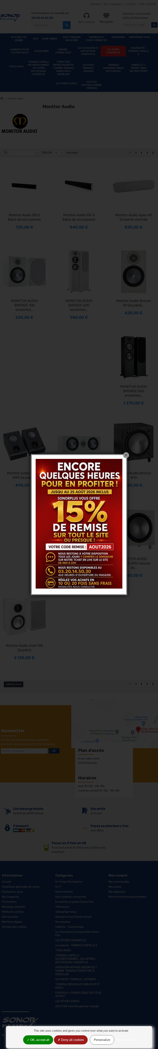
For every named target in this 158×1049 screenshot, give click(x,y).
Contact (130, 4)
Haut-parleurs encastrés (72, 38)
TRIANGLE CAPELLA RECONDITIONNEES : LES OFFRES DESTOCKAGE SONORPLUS (38, 68)
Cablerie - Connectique (63, 51)
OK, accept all (39, 1039)
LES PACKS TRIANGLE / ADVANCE (88, 68)
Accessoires (41, 51)
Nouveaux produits (13, 907)
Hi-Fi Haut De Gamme (18, 38)
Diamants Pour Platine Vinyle (19, 51)
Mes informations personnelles (127, 896)
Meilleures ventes (13, 912)
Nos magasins (10, 896)
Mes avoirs (114, 886)
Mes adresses (116, 891)
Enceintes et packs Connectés (96, 38)
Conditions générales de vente (21, 886)
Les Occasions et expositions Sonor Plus (88, 51)
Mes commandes (118, 881)
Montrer (47, 152)
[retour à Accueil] (1, 98)
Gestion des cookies (14, 927)
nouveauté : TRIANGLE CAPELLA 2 (138, 51)
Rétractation (10, 917)
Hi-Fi (35, 38)
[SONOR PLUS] (11, 18)
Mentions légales (12, 922)
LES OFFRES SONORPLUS (113, 51)
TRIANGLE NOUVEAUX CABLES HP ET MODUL (113, 68)
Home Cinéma (49, 38)
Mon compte (86, 22)
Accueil (95, 4)
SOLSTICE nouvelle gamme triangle (92, 85)
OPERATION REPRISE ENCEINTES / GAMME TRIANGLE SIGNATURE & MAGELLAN (63, 68)
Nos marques (112, 4)
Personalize (102, 1039)
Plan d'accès (148, 4)
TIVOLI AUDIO (16, 66)
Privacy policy (125, 1039)
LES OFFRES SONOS (66, 83)
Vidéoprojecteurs (139, 37)
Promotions (9, 901)
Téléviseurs (118, 37)
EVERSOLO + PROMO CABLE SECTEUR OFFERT (138, 68)
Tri (5, 152)
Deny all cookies (72, 1039)
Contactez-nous (12, 891)
